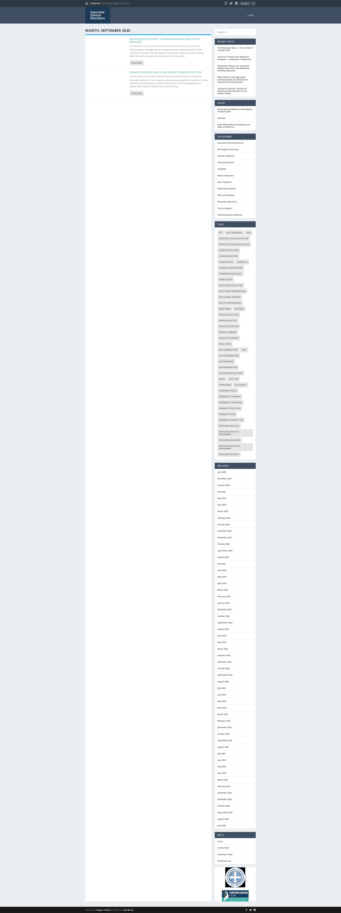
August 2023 (223, 629)
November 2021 (224, 727)
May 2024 (221, 576)
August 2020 (223, 819)
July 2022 (221, 688)
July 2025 (221, 491)
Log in (220, 841)
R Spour (141, 46)
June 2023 (221, 635)
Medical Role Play (228, 320)
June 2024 (221, 570)
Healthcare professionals (232, 291)
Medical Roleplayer (229, 326)
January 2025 (223, 524)
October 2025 (223, 485)
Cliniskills (221, 169)
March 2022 (222, 714)
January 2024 (223, 603)
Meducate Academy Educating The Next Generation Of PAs (166, 72)
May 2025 (221, 498)
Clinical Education (225, 162)
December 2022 (224, 662)
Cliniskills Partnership (230, 268)
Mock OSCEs (225, 344)
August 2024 (223, 557)
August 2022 (223, 681)
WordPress (128, 910)
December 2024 (224, 531)
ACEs (248, 232)
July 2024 (221, 563)
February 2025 (223, 518)
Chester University (225, 156)
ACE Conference (234, 232)
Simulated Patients (229, 454)
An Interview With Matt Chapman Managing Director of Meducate (165, 40)
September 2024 (224, 550)
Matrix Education (184, 76)
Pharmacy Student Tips (231, 420)
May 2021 (221, 766)
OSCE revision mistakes (231, 373)
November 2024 (224, 537)
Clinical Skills (226, 262)
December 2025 (224, 478)
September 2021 (224, 740)
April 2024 (221, 583)
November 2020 (224, 799)
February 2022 (223, 721)
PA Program (225, 385)
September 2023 (224, 622)
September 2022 (224, 675)
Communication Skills (230, 273)
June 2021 (221, 760)
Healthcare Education (230, 285)
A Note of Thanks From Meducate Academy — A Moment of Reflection (234, 57)
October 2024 (223, 544)
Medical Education (228, 314)
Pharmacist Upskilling (230, 402)
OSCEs (222, 379)
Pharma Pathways (225, 195)
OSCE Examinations (229, 355)
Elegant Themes (103, 910)
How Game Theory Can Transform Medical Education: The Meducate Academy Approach (233, 68)
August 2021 (223, 747)
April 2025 (221, 504)
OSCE (244, 349)
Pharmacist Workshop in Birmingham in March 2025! (234, 110)
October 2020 (223, 806)
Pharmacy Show (227, 414)
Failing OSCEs (225, 279)
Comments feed (224, 854)
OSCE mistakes (226, 361)
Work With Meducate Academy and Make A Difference (233, 125)
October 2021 (223, 734)
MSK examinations (228, 349)
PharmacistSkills (228, 390)
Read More (136, 63)
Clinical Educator (228, 256)
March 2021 (222, 779)
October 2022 (223, 668)
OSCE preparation (228, 367)
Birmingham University (228, 149)
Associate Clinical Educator (233, 238)
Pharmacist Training (229, 396)
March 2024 (222, 590)
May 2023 (221, 642)
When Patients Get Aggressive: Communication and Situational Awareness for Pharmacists (232, 79)
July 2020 (221, 825)
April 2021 (221, 773)
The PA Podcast (224, 208)
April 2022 (221, 707)
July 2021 (221, 753)
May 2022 (221, 701)
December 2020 (224, 793)
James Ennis (225, 308)
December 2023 (224, 609)
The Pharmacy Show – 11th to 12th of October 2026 (235, 49)
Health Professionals (230, 303)
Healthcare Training (229, 297)
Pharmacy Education (227, 201)
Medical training (228, 332)
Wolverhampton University (229, 215)
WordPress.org (224, 861)
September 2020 (224, 812)
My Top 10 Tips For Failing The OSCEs (118, 3)
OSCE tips (233, 379)
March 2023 (222, 649)
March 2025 (222, 511)
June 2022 (221, 694)
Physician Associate (229, 426)
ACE (220, 232)
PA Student (241, 385)
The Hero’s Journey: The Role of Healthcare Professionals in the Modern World (232, 91)
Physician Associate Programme (229, 432)
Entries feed (223, 847)
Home (250, 15)
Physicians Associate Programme (229, 447)
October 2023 (223, 616)
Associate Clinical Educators (167, 46)
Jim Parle (239, 308)
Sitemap (221, 118)
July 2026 (221, 472)
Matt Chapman (184, 46)
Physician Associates (229, 440)
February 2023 (223, 655)
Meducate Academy (226, 188)
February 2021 (223, 786)
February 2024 (223, 596)
